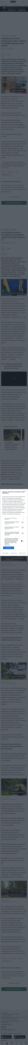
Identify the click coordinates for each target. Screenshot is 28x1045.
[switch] (22, 522)
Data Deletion (5, 553)
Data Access (14, 553)
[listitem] (14, 519)
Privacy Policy (22, 553)
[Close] (25, 492)
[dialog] (14, 522)
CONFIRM (8, 547)
